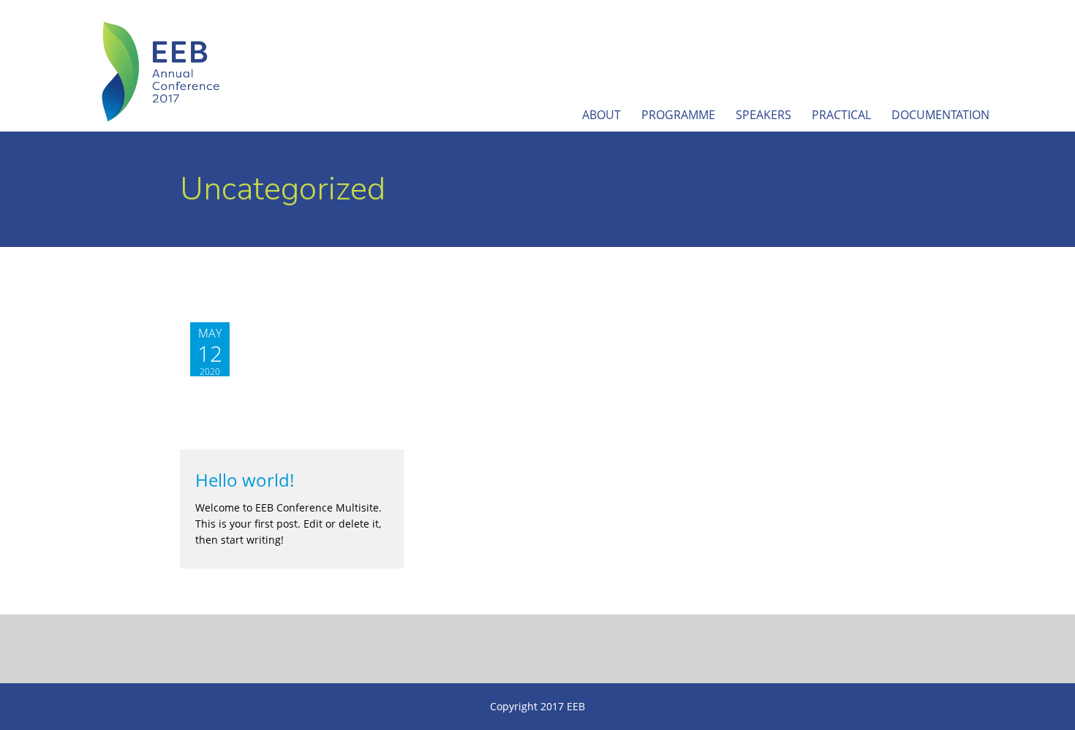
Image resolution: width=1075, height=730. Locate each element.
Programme (678, 115)
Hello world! (244, 480)
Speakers (763, 115)
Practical (841, 115)
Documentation (940, 115)
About (601, 115)
